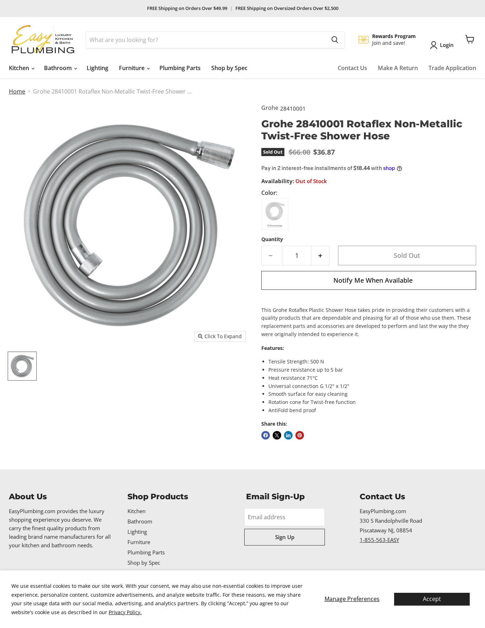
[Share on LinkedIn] (288, 435)
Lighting (97, 68)
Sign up (284, 537)
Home (17, 91)
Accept (432, 599)
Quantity (272, 239)
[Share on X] (277, 435)
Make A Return (398, 68)
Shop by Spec (229, 68)
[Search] (334, 40)
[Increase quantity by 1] (320, 255)
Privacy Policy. (125, 612)
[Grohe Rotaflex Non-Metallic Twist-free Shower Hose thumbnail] (22, 366)
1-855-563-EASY (379, 539)
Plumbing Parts (180, 68)
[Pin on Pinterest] (299, 435)
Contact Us (352, 68)
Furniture (132, 68)
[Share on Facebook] (265, 435)
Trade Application (452, 68)
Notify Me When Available (373, 280)
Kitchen (20, 68)
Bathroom (58, 68)
